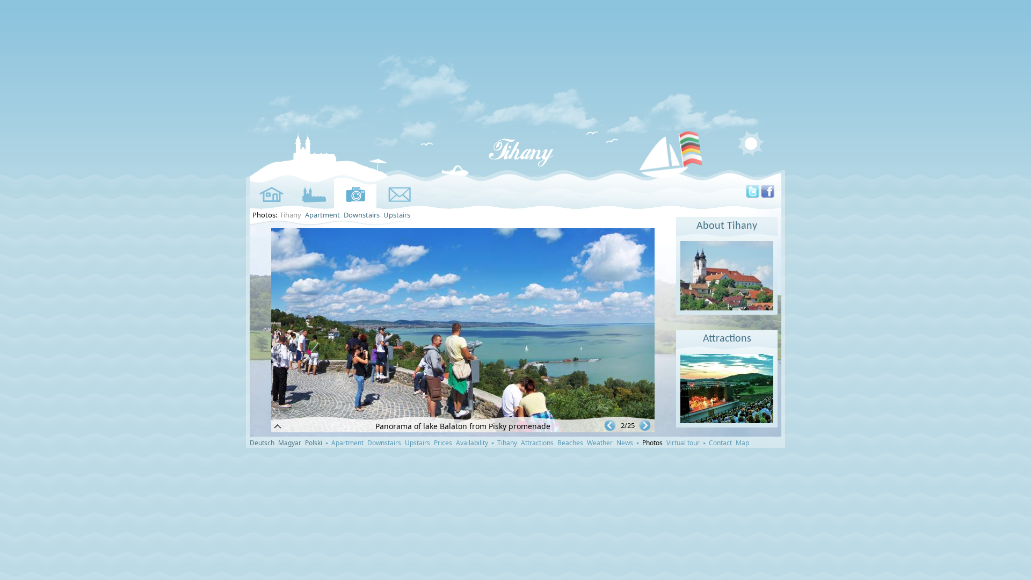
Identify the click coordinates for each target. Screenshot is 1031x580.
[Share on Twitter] (752, 195)
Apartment (322, 215)
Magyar (289, 442)
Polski (313, 442)
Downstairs (362, 215)
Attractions (727, 339)
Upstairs (396, 215)
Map (742, 442)
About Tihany (726, 226)
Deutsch (262, 442)
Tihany (507, 442)
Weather (600, 442)
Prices (443, 442)
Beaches (570, 442)
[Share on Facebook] (767, 195)
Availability (472, 442)
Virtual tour (683, 442)
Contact (720, 442)
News (624, 442)
